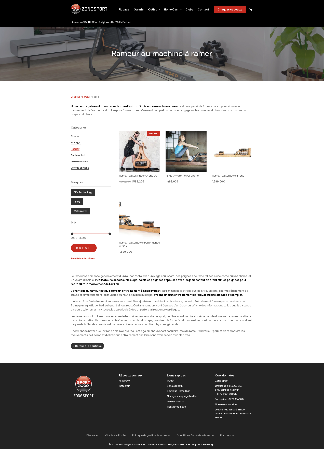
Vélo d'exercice (79, 161)
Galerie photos (175, 401)
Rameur (86, 96)
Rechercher (83, 247)
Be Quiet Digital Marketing (197, 444)
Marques (77, 182)
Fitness (75, 136)
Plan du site (227, 435)
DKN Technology (83, 192)
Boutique (75, 96)
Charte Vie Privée (115, 435)
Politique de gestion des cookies (151, 435)
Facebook (124, 380)
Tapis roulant (78, 155)
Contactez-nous (176, 406)
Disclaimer (92, 435)
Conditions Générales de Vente (195, 435)
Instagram (124, 385)
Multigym (76, 142)
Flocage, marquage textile (182, 396)
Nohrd (77, 201)
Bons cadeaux (175, 385)
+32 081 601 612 (228, 393)
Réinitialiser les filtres (83, 258)
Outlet (170, 380)
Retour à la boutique (88, 346)
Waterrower (80, 211)
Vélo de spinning (80, 167)
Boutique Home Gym (178, 391)
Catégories (79, 127)
